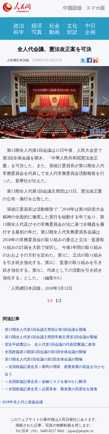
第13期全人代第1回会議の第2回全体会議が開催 (44, 359)
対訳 (72, 32)
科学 (18, 32)
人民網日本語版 (18, 60)
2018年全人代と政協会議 (22, 402)
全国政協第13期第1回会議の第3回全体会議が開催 (45, 352)
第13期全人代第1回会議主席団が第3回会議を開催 (45, 330)
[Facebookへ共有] (89, 60)
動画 (54, 32)
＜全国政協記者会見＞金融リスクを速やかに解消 (45, 382)
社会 (54, 26)
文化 (72, 26)
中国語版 (72, 8)
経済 (36, 26)
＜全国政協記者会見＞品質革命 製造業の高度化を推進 (51, 389)
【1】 (50, 301)
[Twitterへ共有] (83, 60)
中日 (90, 26)
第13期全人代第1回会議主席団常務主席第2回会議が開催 (51, 337)
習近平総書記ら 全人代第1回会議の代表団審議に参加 (50, 344)
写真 (36, 32)
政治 (18, 26)
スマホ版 (95, 8)
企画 (90, 32)
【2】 (58, 301)
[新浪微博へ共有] (95, 60)
